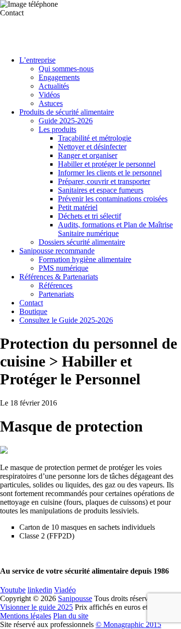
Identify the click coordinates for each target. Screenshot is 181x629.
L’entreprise (37, 60)
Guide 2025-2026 (66, 121)
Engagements (59, 77)
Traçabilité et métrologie (94, 138)
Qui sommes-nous (66, 69)
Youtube (13, 590)
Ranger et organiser (87, 155)
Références (55, 285)
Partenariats (56, 294)
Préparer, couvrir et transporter (104, 181)
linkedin (40, 590)
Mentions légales (25, 616)
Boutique (33, 311)
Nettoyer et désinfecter (92, 147)
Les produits (57, 129)
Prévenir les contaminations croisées (112, 199)
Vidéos (49, 95)
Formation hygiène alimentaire (85, 259)
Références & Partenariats (58, 277)
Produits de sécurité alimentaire (66, 112)
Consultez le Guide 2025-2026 (66, 320)
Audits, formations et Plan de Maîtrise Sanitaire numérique (115, 229)
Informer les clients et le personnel (110, 173)
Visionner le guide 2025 (36, 607)
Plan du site (70, 616)
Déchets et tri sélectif (89, 216)
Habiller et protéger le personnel (106, 164)
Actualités (54, 86)
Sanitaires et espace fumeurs (100, 190)
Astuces (51, 103)
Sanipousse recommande (57, 251)
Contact (31, 303)
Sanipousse (75, 598)
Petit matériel (77, 207)
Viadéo (65, 590)
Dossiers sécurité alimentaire (82, 242)
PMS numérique (63, 268)
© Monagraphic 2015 (128, 624)
